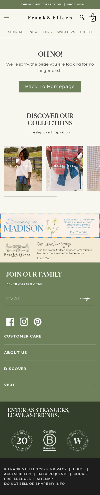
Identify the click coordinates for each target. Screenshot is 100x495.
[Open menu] (11, 17)
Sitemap (47, 479)
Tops (47, 32)
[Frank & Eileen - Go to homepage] (50, 17)
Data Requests (54, 474)
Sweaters (66, 32)
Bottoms (88, 32)
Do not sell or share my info (34, 484)
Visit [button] (9, 385)
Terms (80, 469)
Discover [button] (15, 368)
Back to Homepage (50, 86)
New (34, 32)
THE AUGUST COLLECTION (50, 4)
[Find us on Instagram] (24, 321)
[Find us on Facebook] (10, 321)
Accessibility (19, 474)
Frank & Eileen (23, 469)
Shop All (16, 32)
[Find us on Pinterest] (37, 321)
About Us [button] (15, 352)
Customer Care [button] (23, 336)
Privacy (60, 469)
